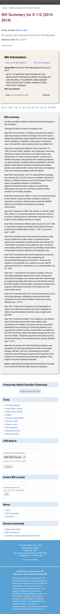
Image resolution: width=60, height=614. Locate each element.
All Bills (8, 414)
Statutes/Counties (12, 430)
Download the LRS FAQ (30, 391)
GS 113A (26, 107)
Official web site (12, 529)
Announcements (12, 433)
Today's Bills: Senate (14, 411)
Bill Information (12, 532)
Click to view (21, 30)
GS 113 (18, 107)
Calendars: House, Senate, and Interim (22, 535)
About (7, 510)
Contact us (9, 516)
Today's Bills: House (13, 408)
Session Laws (11, 424)
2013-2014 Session (42, 62)
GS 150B (52, 107)
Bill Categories (11, 427)
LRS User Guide (12, 513)
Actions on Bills (11, 421)
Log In (24, 559)
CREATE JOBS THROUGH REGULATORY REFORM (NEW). (30, 35)
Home (4, 7)
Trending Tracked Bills (14, 418)
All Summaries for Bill (19, 95)
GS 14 (4, 107)
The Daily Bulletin (12, 405)
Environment (7, 45)
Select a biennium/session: (14, 452)
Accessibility (33, 559)
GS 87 (10, 107)
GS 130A (35, 107)
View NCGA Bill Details (16, 62)
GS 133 (43, 107)
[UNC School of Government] (29, 2)
